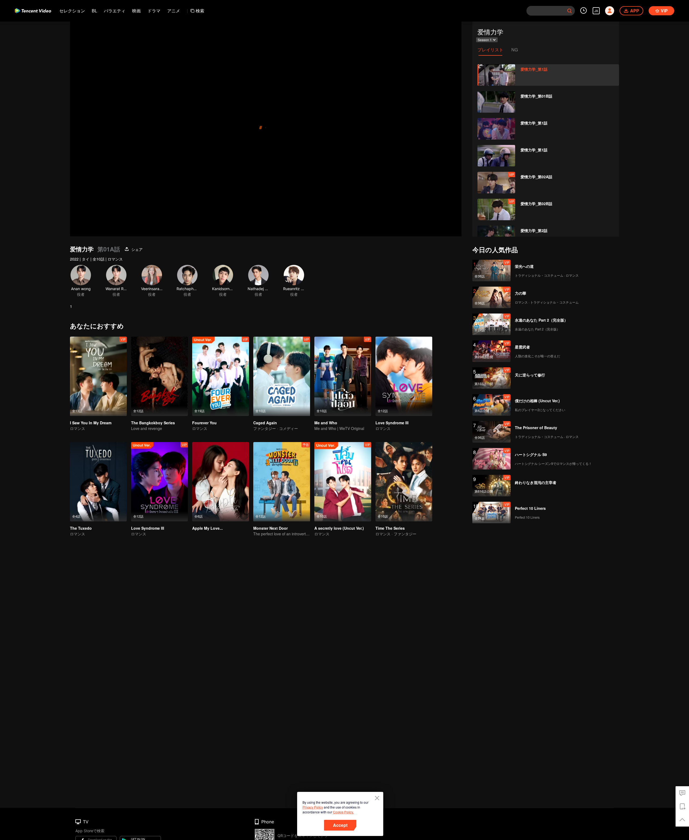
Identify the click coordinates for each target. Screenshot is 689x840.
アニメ (173, 11)
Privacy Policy (313, 807)
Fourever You (204, 422)
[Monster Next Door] (281, 481)
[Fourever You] (220, 376)
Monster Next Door (270, 528)
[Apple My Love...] (220, 481)
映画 (136, 11)
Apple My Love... (207, 528)
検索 (200, 11)
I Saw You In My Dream (90, 422)
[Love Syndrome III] (403, 376)
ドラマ (153, 11)
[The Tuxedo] (98, 481)
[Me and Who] (342, 376)
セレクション (72, 11)
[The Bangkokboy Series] (159, 376)
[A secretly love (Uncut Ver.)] (342, 481)
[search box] (569, 11)
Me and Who (325, 422)
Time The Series (390, 528)
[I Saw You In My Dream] (98, 376)
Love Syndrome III (392, 422)
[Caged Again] (281, 376)
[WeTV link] (33, 10)
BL (94, 11)
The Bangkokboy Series (153, 422)
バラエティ (114, 11)
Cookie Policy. (343, 812)
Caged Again (265, 422)
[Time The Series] (403, 481)
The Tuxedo (81, 528)
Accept (340, 825)
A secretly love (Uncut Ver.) (339, 528)
